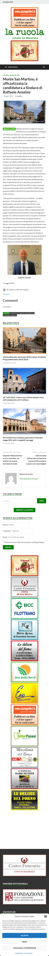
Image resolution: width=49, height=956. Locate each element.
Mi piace (6, 294)
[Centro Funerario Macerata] (24, 875)
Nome (5, 525)
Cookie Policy (19, 953)
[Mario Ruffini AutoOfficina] (24, 788)
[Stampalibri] (24, 27)
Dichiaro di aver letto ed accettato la (24, 542)
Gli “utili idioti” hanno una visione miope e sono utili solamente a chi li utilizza (23, 398)
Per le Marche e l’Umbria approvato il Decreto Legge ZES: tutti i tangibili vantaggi (23, 438)
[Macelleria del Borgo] (24, 767)
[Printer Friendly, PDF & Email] (9, 129)
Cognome (6, 531)
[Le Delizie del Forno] (24, 660)
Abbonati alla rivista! (24, 510)
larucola (19, 96)
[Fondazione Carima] (24, 904)
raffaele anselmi (9, 315)
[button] (45, 916)
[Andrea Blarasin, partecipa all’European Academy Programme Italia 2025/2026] (24, 354)
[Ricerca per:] (24, 500)
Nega (24, 942)
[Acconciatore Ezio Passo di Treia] (24, 703)
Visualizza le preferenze (24, 948)
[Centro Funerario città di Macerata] (24, 597)
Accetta (24, 935)
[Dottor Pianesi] (24, 745)
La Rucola (14, 313)
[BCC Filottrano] (24, 618)
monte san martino (26, 313)
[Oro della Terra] (24, 682)
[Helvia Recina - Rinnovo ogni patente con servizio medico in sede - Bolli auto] (24, 639)
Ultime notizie (15, 75)
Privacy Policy (28, 953)
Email (5, 537)
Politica (6, 75)
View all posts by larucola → (29, 479)
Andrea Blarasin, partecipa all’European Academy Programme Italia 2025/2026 (24, 358)
